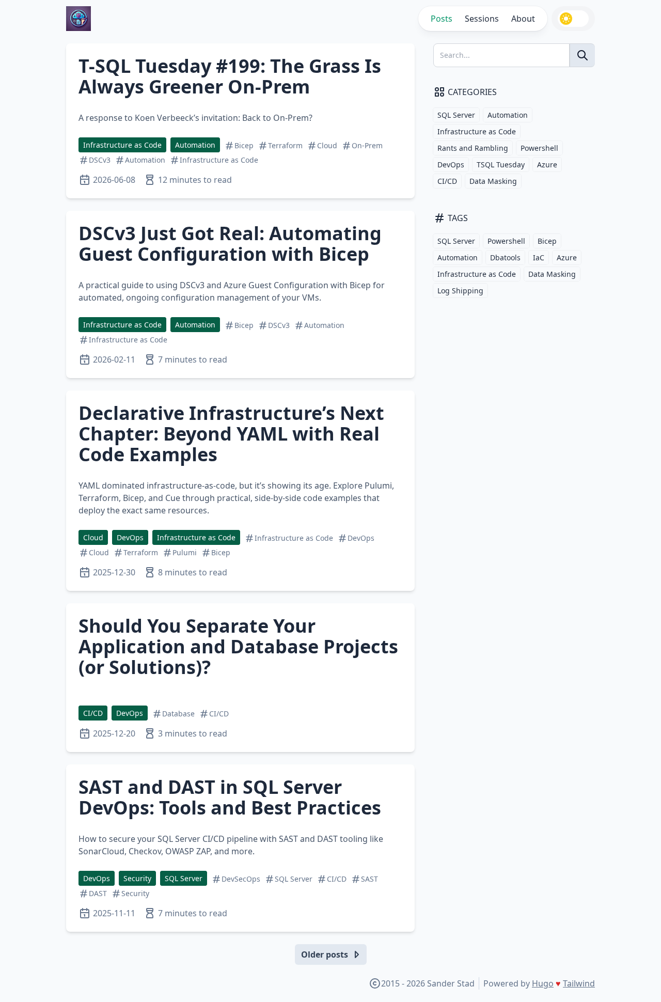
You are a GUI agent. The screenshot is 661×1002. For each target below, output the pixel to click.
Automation (195, 145)
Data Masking (493, 181)
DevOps (130, 537)
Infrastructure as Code (122, 145)
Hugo (543, 983)
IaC (538, 257)
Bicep (547, 241)
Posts (441, 18)
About (523, 18)
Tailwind (579, 983)
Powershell (539, 148)
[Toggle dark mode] (573, 18)
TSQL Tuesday (501, 164)
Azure (547, 164)
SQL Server (183, 878)
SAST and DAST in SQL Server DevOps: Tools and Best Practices (229, 797)
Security (137, 878)
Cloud (93, 537)
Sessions (482, 18)
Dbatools (505, 257)
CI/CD (93, 713)
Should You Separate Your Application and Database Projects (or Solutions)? (238, 646)
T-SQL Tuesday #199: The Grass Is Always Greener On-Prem (229, 76)
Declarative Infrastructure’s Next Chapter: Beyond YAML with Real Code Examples (231, 433)
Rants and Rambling (472, 148)
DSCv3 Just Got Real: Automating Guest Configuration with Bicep (230, 244)
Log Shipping (460, 290)
